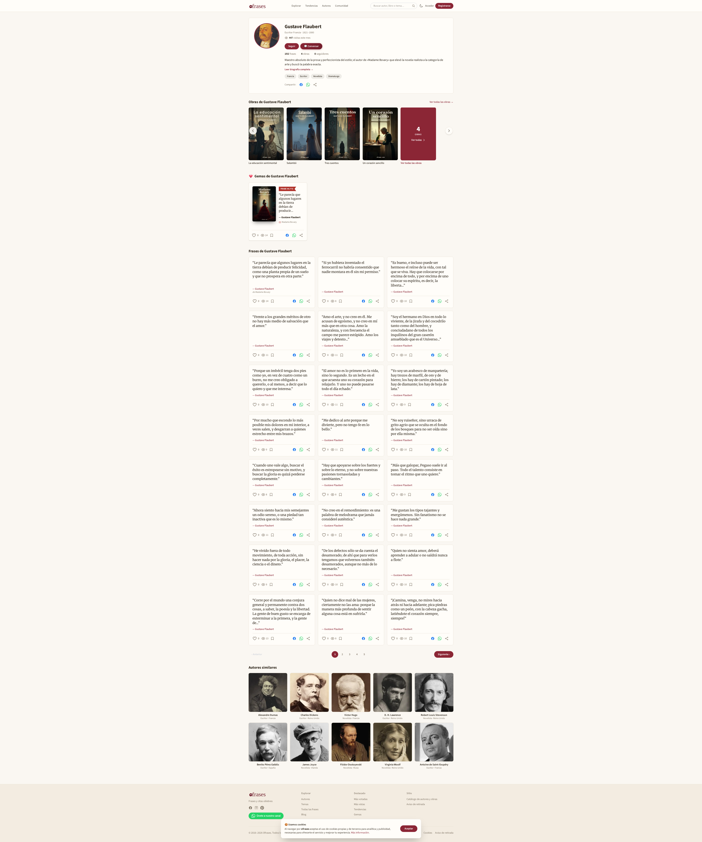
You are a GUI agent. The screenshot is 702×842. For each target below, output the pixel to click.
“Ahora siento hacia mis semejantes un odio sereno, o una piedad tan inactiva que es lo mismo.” (280, 514)
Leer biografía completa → (299, 69)
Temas (304, 804)
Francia (290, 76)
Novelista (317, 76)
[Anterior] (253, 130)
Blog (303, 814)
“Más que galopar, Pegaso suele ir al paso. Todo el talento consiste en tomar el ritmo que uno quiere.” (419, 469)
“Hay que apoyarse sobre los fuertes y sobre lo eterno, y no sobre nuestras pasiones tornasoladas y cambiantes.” (351, 472)
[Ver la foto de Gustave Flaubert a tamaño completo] (267, 36)
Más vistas (359, 804)
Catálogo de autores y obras (422, 799)
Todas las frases (309, 809)
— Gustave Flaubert (289, 217)
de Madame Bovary (261, 292)
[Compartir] (315, 85)
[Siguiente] (449, 130)
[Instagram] (256, 808)
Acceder (429, 6)
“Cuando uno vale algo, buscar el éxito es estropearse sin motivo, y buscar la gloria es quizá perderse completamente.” (278, 472)
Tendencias (311, 6)
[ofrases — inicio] (259, 5)
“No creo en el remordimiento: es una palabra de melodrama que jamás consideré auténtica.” (351, 514)
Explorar (296, 6)
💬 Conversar (311, 46)
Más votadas (360, 799)
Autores (326, 6)
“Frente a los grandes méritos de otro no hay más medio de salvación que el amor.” (281, 321)
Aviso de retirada (416, 804)
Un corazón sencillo (373, 163)
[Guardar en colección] (271, 235)
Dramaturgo (333, 76)
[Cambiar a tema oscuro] (421, 6)
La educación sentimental (263, 163)
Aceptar (409, 828)
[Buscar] (414, 6)
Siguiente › (444, 654)
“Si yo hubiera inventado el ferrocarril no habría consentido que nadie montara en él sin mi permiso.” (351, 267)
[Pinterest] (262, 808)
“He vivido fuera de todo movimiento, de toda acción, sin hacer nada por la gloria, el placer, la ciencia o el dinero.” (280, 557)
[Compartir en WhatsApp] (308, 85)
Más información (360, 833)
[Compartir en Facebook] (301, 85)
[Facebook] (250, 808)
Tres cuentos (332, 163)
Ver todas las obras (411, 163)
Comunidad (341, 6)
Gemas (357, 814)
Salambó (292, 163)
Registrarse (444, 6)
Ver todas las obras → (441, 102)
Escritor (303, 76)
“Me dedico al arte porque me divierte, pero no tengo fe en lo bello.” (345, 425)
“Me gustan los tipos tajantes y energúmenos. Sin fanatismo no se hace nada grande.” (418, 514)
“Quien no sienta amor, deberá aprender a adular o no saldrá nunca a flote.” (419, 555)
